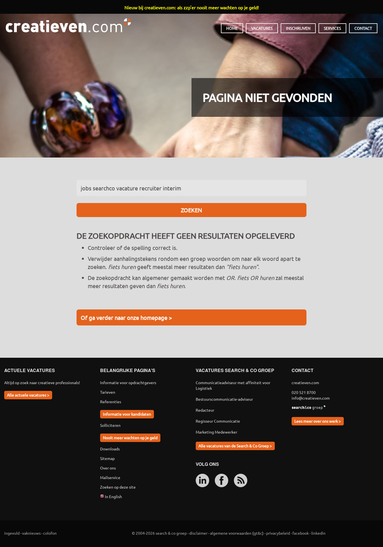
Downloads (110, 448)
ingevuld (12, 532)
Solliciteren (110, 425)
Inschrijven (298, 28)
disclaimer (198, 532)
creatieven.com (68, 25)
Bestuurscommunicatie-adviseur (224, 399)
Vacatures (262, 28)
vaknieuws (31, 532)
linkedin (318, 532)
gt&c (258, 532)
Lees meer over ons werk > (317, 420)
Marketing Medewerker (216, 431)
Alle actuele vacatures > (28, 394)
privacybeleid (278, 532)
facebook (300, 532)
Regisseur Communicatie (218, 420)
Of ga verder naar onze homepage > (126, 317)
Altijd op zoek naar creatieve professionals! (42, 382)
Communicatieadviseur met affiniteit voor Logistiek (233, 385)
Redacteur (205, 409)
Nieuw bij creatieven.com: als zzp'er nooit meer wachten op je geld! (191, 7)
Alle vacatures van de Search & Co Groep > (235, 445)
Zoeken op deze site (118, 486)
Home (232, 28)
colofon (50, 532)
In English (113, 496)
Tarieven (107, 392)
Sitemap (107, 458)
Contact (363, 28)
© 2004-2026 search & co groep (159, 532)
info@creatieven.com (311, 397)
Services (332, 28)
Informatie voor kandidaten (127, 413)
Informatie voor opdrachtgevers (128, 382)
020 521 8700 (304, 392)
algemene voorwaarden (231, 532)
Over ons (108, 467)
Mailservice (110, 477)
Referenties (110, 401)
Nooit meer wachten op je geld (130, 437)
